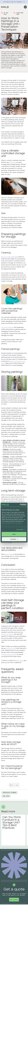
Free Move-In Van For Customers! (13, 2)
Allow (14, 534)
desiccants (8, 554)
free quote (20, 660)
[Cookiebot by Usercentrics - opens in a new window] (20, 505)
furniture (12, 162)
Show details (20, 529)
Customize (13, 539)
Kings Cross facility (7, 634)
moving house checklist (9, 654)
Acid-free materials (7, 327)
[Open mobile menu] (25, 7)
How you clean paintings (9, 257)
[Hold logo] (5, 7)
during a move (10, 648)
